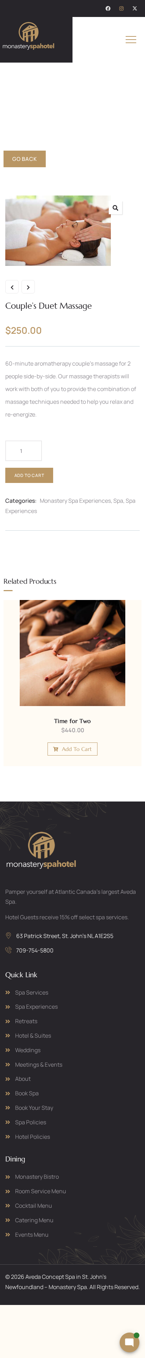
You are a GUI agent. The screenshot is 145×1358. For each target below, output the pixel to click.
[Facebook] (108, 8)
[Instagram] (121, 8)
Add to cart (29, 475)
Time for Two (72, 720)
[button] (115, 207)
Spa (118, 501)
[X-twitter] (135, 8)
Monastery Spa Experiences (75, 501)
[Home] (28, 38)
